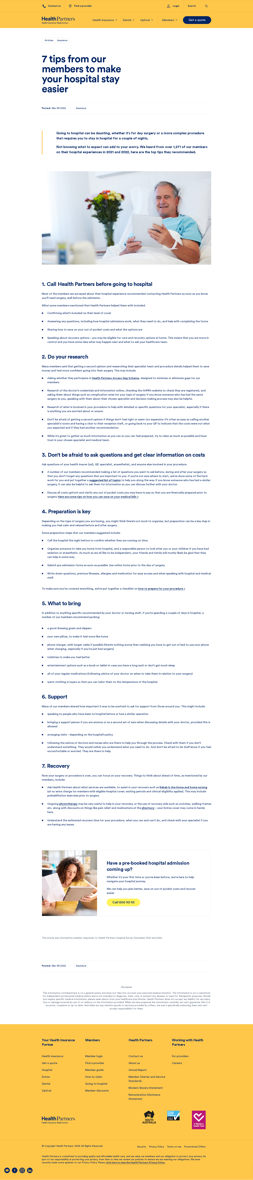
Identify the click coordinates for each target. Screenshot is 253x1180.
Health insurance (52, 1056)
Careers (177, 1063)
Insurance (62, 40)
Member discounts (97, 1090)
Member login (94, 1056)
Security (141, 1147)
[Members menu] (176, 20)
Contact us (136, 1056)
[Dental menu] (133, 20)
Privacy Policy (156, 1147)
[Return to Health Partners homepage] (58, 20)
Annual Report (138, 1070)
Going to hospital (96, 1083)
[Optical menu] (152, 20)
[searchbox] (194, 6)
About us (134, 1063)
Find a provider (94, 1063)
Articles (49, 40)
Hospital (47, 1070)
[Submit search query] (206, 6)
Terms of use (174, 1147)
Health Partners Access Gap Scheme (115, 378)
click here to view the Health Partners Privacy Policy (135, 1162)
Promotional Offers (195, 1147)
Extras (46, 1077)
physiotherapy (68, 804)
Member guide (94, 1070)
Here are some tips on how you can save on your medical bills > (98, 496)
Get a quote (197, 20)
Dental (46, 1083)
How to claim (93, 1077)
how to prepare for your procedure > (161, 588)
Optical (46, 1090)
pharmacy (148, 808)
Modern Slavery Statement (146, 1088)
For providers (180, 1056)
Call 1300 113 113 (123, 902)
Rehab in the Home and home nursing (183, 787)
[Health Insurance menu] (116, 20)
